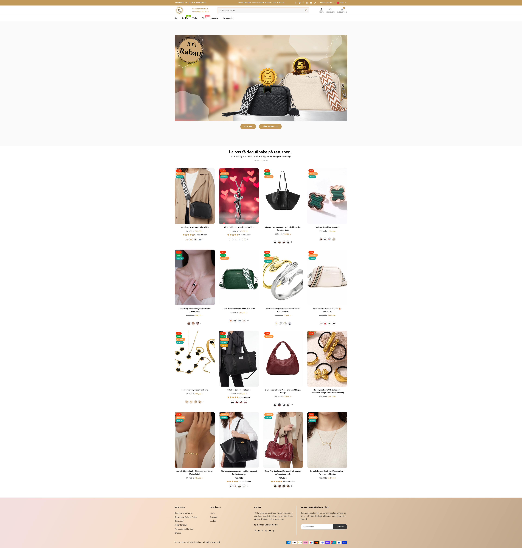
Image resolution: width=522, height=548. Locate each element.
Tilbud (205, 17)
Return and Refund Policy (186, 517)
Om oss (178, 533)
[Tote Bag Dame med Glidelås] (239, 358)
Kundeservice (228, 18)
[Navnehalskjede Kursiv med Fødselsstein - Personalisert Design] (327, 440)
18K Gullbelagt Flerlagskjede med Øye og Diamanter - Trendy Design (29, 538)
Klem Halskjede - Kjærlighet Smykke (239, 227)
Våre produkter (270, 126)
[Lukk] (42, 534)
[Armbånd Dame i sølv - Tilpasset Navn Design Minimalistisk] (195, 440)
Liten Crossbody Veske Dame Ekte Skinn (239, 309)
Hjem (176, 18)
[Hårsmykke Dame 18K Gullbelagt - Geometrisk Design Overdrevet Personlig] (327, 358)
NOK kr (343, 3)
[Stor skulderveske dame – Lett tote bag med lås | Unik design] (239, 440)
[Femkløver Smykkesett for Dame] (195, 358)
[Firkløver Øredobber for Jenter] (327, 196)
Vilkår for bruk (181, 525)
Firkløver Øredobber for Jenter (327, 227)
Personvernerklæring (184, 529)
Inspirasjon (215, 18)
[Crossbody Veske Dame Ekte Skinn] (195, 196)
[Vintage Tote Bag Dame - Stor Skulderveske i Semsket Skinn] (283, 196)
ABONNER (340, 527)
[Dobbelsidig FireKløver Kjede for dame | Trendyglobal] (195, 277)
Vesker (195, 18)
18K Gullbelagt (181, 3)
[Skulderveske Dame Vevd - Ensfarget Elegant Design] (283, 358)
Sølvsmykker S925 (198, 3)
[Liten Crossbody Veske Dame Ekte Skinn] (239, 277)
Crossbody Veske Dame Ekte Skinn (195, 227)
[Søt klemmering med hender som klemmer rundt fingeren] (283, 277)
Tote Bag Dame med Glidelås (239, 390)
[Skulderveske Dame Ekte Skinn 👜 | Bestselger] (327, 277)
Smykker (186, 17)
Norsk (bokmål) (326, 3)
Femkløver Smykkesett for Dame (194, 390)
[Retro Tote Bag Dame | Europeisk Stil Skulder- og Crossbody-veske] (283, 440)
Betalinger (179, 521)
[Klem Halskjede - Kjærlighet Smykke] (239, 196)
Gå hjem (248, 126)
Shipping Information (184, 513)
